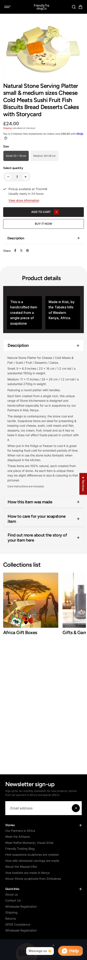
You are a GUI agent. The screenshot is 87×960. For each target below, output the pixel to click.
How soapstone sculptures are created (32, 854)
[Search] (73, 7)
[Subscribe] (76, 808)
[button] (80, 7)
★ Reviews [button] (83, 483)
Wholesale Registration (21, 906)
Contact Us (13, 900)
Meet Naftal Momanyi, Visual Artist (29, 842)
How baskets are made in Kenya (27, 872)
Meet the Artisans (17, 836)
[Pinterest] (27, 250)
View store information (23, 200)
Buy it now (43, 224)
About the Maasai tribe (21, 866)
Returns (10, 918)
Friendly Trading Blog (20, 848)
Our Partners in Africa (20, 830)
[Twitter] (21, 250)
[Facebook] (15, 250)
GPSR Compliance (17, 924)
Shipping (7, 128)
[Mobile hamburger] (7, 7)
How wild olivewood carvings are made (32, 860)
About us (11, 894)
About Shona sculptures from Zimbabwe (33, 878)
